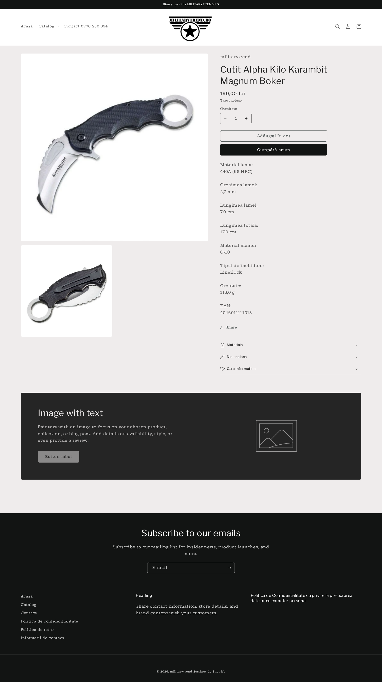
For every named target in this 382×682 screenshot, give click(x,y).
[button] (48, 26)
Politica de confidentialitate (49, 621)
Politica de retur (37, 630)
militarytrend (181, 671)
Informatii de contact (42, 638)
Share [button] (231, 327)
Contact (29, 613)
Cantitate (228, 109)
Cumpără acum (273, 150)
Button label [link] (58, 456)
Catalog (28, 605)
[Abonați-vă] (229, 568)
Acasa (27, 596)
